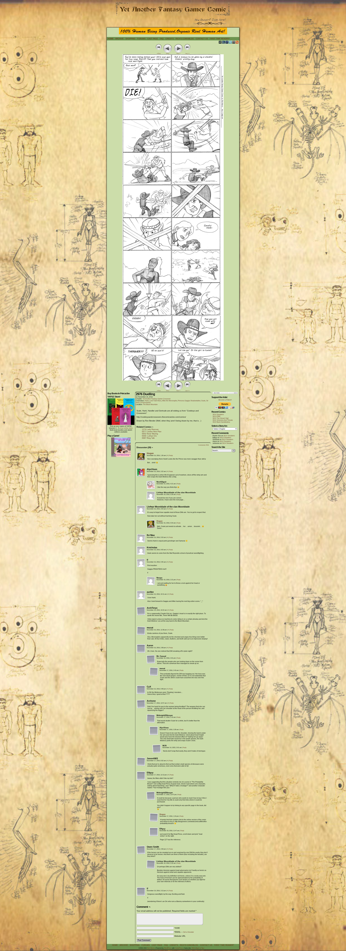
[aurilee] (141, 595)
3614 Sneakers (218, 414)
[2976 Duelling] (173, 380)
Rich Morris (151, 948)
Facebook (227, 42)
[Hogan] (141, 460)
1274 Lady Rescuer (150, 429)
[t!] (141, 563)
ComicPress (179, 948)
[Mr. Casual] (151, 659)
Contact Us (202, 39)
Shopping (130, 39)
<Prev (167, 53)
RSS (237, 42)
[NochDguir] (151, 485)
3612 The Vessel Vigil (221, 418)
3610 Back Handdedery (221, 422)
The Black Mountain (150, 404)
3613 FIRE (216, 416)
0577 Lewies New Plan (151, 431)
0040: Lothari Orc (149, 436)
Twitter (230, 42)
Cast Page (152, 39)
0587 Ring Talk (148, 438)
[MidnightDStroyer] (151, 718)
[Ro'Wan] (141, 538)
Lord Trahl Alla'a (155, 401)
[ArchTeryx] (141, 611)
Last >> (187, 53)
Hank (147, 401)
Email (233, 42)
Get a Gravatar (188, 932)
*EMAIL (184, 932)
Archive (119, 39)
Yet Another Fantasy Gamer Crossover (157, 399)
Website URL (180, 936)
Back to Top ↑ (200, 948)
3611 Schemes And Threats (223, 420)
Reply (171, 455)
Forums (141, 39)
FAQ (162, 39)
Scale (203, 401)
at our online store (126, 428)
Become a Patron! (225, 400)
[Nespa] (151, 581)
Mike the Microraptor (169, 401)
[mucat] (141, 631)
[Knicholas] (141, 550)
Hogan (150, 453)
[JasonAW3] (141, 761)
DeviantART (220, 42)
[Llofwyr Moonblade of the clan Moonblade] (151, 495)
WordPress (168, 948)
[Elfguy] (141, 776)
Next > (178, 53)
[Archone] (141, 704)
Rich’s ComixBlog (185, 39)
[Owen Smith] (141, 850)
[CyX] (141, 690)
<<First (159, 53)
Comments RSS (203, 445)
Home (110, 39)
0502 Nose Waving (150, 434)
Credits (169, 39)
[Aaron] (141, 648)
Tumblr (223, 42)
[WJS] (156, 749)
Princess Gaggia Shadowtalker (189, 401)
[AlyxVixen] (141, 472)
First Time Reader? (220, 39)
